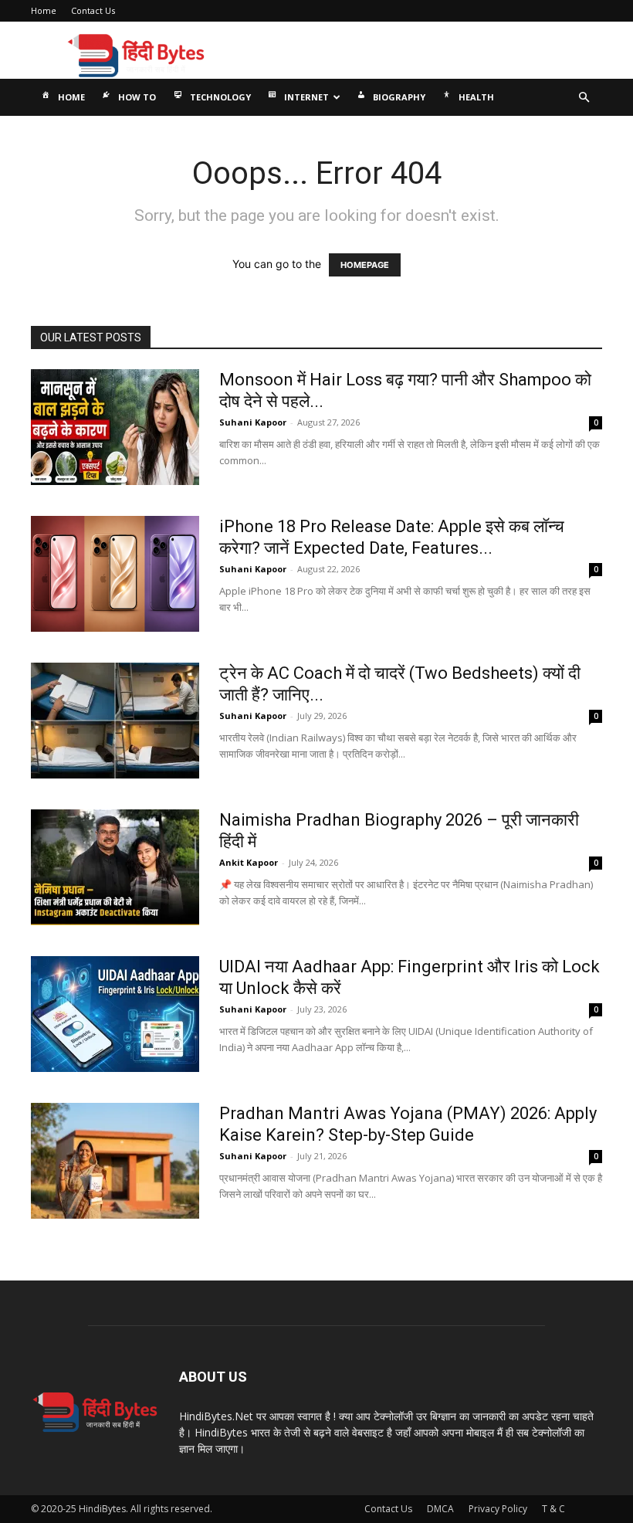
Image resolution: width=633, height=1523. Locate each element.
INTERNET (306, 97)
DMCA (440, 1508)
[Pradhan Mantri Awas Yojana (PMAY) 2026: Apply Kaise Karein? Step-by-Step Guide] (115, 1161)
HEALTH (476, 97)
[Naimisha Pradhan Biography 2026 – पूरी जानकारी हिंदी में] (115, 867)
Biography (399, 97)
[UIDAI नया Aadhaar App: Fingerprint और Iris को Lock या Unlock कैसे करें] (115, 1014)
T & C (553, 1508)
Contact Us (93, 10)
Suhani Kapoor (252, 422)
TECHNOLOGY (220, 97)
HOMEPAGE (364, 264)
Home (43, 10)
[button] (583, 97)
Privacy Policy (498, 1508)
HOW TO (137, 97)
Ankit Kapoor (248, 862)
